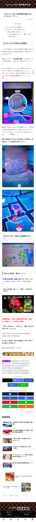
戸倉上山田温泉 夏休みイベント (16, 32)
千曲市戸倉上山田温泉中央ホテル (22, 363)
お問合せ (9, 514)
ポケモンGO (26, 361)
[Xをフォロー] (26, 394)
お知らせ (10, 512)
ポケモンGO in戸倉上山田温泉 (14, 27)
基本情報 (26, 514)
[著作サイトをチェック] (10, 394)
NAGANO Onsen (17, 361)
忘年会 (5, 368)
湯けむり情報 (7, 361)
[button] (32, 324)
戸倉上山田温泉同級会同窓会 (16, 368)
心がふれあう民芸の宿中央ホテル (21, 365)
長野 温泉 (19, 373)
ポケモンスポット (8, 363)
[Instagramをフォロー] (26, 398)
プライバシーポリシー (26, 512)
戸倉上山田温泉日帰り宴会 (23, 370)
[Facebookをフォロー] (10, 398)
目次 (15, 23)
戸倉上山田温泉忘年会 (9, 370)
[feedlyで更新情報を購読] (10, 406)
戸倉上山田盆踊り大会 (9, 373)
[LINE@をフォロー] (26, 402)
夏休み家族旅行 (7, 365)
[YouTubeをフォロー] (10, 402)
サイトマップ (18, 516)
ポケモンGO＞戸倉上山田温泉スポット (16, 29)
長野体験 (26, 373)
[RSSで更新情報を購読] (26, 406)
